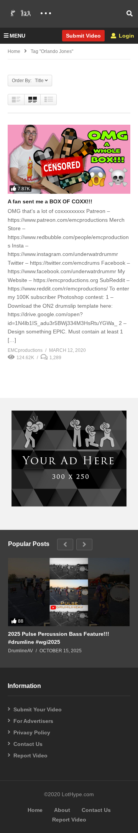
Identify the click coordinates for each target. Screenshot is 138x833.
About (62, 810)
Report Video (30, 755)
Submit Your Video (37, 709)
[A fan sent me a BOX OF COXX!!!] (69, 159)
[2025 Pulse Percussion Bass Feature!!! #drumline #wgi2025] (69, 592)
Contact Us (28, 744)
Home (14, 51)
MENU (17, 36)
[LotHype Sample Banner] (69, 504)
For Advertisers (33, 721)
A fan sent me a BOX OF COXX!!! (50, 201)
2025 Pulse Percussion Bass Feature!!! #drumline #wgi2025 (58, 638)
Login (125, 36)
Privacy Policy (31, 732)
